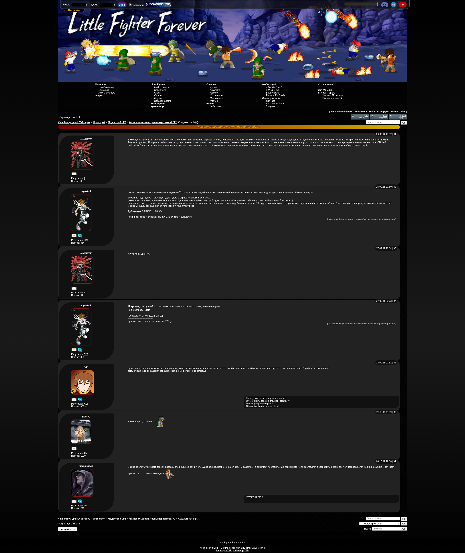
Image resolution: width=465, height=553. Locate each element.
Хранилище (157, 106)
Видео (210, 103)
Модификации (161, 87)
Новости (100, 84)
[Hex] (279, 87)
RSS (403, 111)
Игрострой (99, 122)
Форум (99, 95)
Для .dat (270, 101)
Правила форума (379, 111)
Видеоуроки (272, 92)
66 (85, 453)
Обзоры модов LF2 (332, 98)
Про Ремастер (106, 87)
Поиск (394, 111)
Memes (214, 92)
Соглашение (325, 84)
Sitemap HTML (224, 550)
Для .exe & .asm (275, 103)
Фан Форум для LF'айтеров (74, 122)
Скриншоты (217, 95)
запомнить (138, 5)
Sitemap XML (241, 550)
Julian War (215, 106)
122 (86, 240)
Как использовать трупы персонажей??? (153, 122)
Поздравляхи (217, 98)
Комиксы (215, 90)
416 (86, 403)
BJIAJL (86, 416)
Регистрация (158, 4)
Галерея (211, 84)
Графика (270, 106)
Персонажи (160, 90)
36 (85, 505)
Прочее (214, 101)
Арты (213, 87)
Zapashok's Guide (275, 95)
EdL (86, 367)
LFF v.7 (322, 92)
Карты (158, 95)
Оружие (158, 98)
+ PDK (269, 90)
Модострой (269, 84)
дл (147, 310)
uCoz (215, 547)
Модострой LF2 (117, 122)
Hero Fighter (158, 103)
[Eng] (276, 90)
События (103, 90)
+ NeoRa (270, 87)
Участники (361, 111)
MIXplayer (86, 138)
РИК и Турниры (107, 92)
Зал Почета (325, 90)
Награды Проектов (332, 95)
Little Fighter (158, 84)
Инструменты (271, 98)
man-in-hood (86, 466)
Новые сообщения (342, 111)
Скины (157, 92)
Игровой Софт (162, 101)
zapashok (86, 191)
